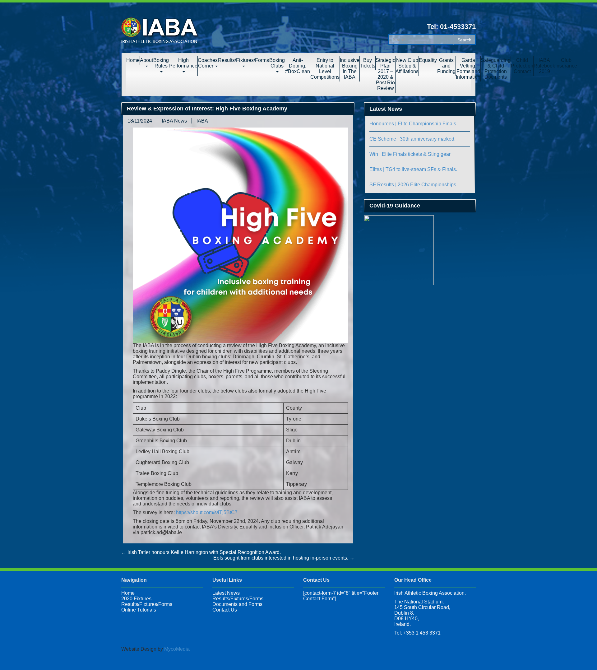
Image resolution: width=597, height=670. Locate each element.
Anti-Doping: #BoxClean (297, 66)
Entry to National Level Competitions (325, 69)
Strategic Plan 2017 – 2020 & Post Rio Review (385, 74)
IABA (202, 120)
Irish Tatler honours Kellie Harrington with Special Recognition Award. (201, 552)
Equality (428, 60)
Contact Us (224, 609)
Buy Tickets (367, 63)
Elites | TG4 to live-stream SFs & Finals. (413, 169)
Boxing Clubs (277, 63)
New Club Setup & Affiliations (407, 66)
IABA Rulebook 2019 (544, 66)
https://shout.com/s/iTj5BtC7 (207, 512)
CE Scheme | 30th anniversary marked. (412, 139)
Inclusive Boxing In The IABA (349, 69)
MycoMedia (177, 649)
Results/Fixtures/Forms (243, 60)
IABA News (174, 120)
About (146, 60)
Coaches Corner (208, 63)
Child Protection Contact (522, 66)
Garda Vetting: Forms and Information (468, 69)
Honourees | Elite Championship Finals (412, 123)
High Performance (183, 63)
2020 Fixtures (136, 598)
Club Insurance (566, 63)
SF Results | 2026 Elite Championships (412, 184)
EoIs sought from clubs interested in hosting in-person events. (283, 558)
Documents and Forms (237, 604)
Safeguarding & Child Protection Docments (496, 69)
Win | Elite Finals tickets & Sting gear (410, 154)
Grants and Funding (446, 66)
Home (133, 60)
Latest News (226, 593)
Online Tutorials (138, 609)
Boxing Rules (161, 63)
